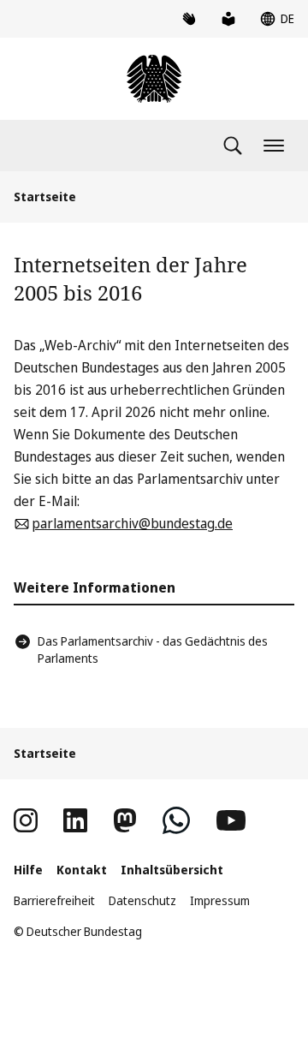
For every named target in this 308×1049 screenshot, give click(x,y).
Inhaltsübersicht (172, 869)
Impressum (220, 900)
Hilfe (28, 869)
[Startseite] (154, 79)
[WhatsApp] (176, 820)
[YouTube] (231, 820)
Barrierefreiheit (54, 900)
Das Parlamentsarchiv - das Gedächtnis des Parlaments (153, 649)
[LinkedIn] (75, 820)
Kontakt (81, 869)
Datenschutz (142, 900)
